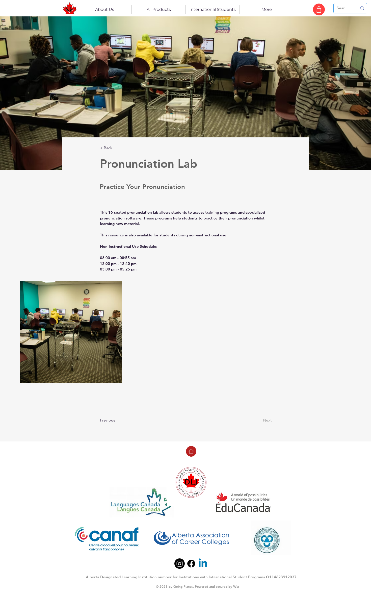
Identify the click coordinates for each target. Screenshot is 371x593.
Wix (236, 586)
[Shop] (319, 9)
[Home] (191, 451)
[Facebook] (191, 563)
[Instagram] (179, 563)
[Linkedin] (203, 563)
